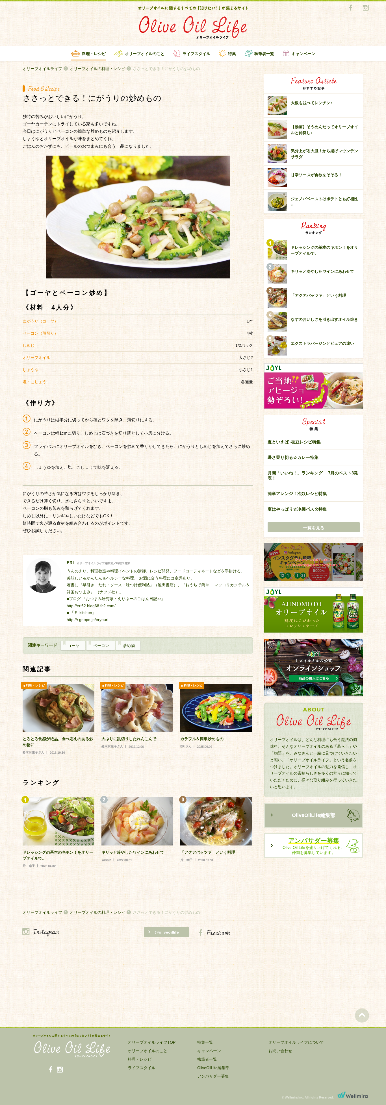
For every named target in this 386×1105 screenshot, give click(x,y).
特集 (232, 53)
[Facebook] (350, 8)
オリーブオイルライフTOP (151, 1042)
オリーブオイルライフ (42, 68)
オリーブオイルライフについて (296, 1042)
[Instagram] (365, 8)
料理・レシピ (94, 53)
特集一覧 (205, 1042)
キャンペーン (303, 53)
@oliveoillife (167, 932)
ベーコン (101, 645)
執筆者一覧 (264, 53)
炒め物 (129, 645)
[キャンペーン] (313, 562)
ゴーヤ (73, 645)
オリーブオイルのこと (144, 53)
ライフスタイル (196, 53)
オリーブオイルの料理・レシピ (97, 68)
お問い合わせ (280, 1051)
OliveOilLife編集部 (313, 815)
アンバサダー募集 (213, 1076)
